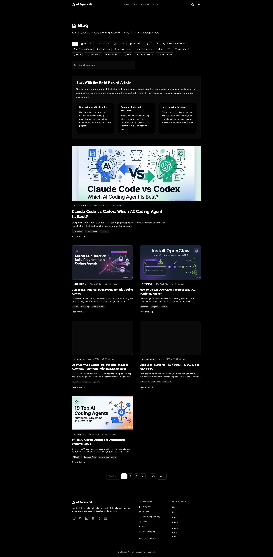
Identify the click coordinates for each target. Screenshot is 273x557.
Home (127, 4)
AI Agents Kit (84, 502)
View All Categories (147, 539)
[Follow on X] (74, 518)
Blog (135, 4)
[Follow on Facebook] (99, 518)
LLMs (144, 522)
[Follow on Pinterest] (93, 518)
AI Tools (145, 512)
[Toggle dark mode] (198, 4)
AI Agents (146, 507)
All (74, 44)
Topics (143, 5)
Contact (175, 522)
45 (153, 476)
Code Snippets (148, 532)
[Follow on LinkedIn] (86, 518)
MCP (144, 527)
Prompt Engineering (151, 517)
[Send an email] (105, 518)
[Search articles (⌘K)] (192, 4)
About (155, 4)
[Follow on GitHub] (80, 518)
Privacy (175, 532)
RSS (174, 536)
